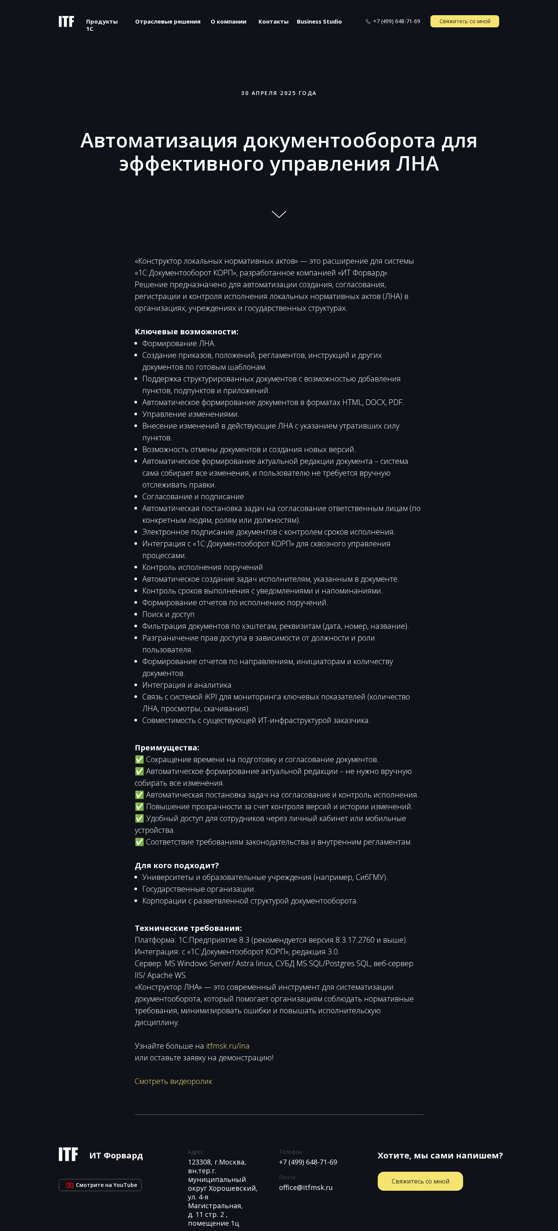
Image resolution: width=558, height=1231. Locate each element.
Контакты (273, 21)
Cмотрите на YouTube (100, 1184)
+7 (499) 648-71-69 (396, 21)
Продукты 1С (102, 24)
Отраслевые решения (167, 21)
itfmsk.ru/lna (228, 1046)
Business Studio (319, 21)
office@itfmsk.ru (306, 1187)
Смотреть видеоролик (173, 1081)
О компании (228, 21)
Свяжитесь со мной (465, 21)
